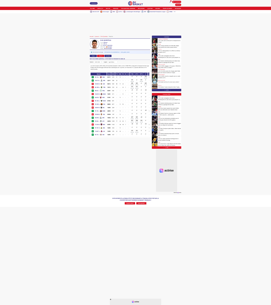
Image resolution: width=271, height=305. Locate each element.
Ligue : (105, 62)
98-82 (96, 90)
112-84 (97, 124)
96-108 (97, 87)
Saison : (92, 62)
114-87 (97, 131)
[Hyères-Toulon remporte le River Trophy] (155, 86)
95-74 (96, 77)
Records (157, 8)
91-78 (96, 111)
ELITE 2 (120, 11)
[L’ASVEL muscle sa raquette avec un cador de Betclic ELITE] (155, 76)
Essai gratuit (141, 203)
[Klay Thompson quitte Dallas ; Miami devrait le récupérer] (155, 128)
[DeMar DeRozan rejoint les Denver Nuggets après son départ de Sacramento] (155, 123)
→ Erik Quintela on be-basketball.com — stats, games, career (116, 52)
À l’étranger (161, 69)
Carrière (108, 56)
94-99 (96, 118)
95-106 (97, 101)
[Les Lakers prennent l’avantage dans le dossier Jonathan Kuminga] (155, 138)
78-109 (97, 104)
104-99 (97, 94)
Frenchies (115, 8)
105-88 (97, 114)
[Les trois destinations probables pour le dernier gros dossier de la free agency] (155, 118)
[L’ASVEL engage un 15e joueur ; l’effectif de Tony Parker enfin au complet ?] (155, 66)
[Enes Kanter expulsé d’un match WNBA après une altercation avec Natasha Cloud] (155, 108)
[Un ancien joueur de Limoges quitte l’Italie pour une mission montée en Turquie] (155, 71)
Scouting (150, 8)
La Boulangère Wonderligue (133, 11)
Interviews (178, 8)
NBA (114, 11)
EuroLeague (106, 11)
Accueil (91, 36)
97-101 (97, 128)
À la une (92, 8)
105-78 (97, 80)
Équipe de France (167, 8)
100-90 (97, 107)
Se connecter (177, 2)
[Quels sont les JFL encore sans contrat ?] (155, 81)
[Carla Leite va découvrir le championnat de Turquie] (155, 40)
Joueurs (97, 36)
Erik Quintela (104, 36)
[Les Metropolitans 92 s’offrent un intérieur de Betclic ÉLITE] (155, 50)
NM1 (145, 11)
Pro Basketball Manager (128, 8)
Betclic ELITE (96, 11)
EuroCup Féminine (163, 39)
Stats (93, 56)
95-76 (96, 134)
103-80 (97, 84)
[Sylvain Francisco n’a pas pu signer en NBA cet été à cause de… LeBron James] (155, 113)
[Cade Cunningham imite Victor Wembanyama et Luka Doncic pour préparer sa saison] (155, 55)
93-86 (96, 121)
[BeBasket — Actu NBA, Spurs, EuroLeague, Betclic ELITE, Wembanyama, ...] (135, 3)
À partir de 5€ (129, 203)
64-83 (96, 97)
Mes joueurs (141, 8)
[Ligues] (175, 11)
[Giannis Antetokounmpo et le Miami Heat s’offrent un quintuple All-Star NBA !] (155, 60)
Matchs (108, 8)
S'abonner (178, 4)
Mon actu (100, 8)
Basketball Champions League (158, 11)
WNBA (170, 11)
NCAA (159, 44)
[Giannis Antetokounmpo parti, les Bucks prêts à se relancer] (155, 133)
